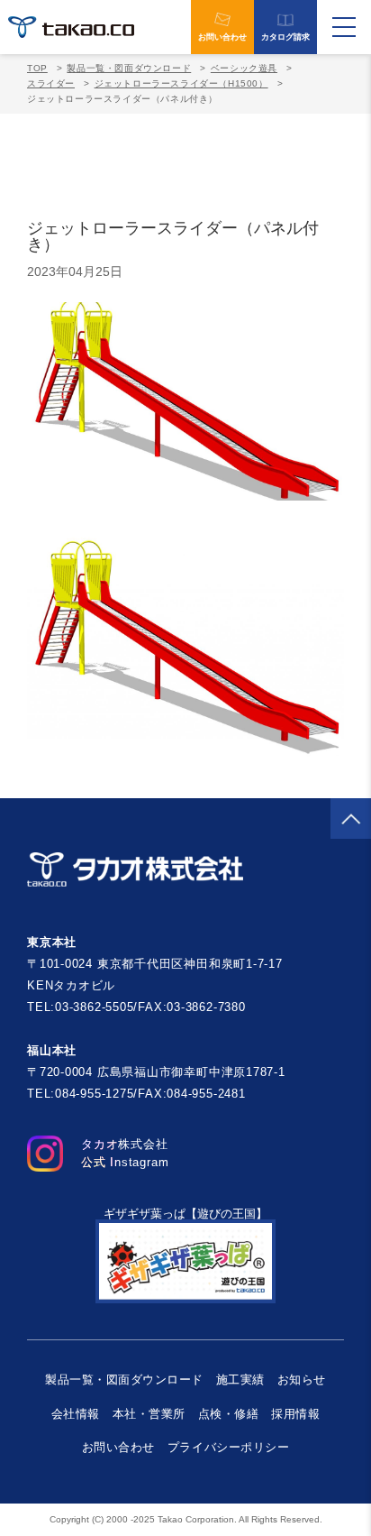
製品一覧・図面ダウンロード (129, 68)
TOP (37, 68)
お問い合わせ (222, 36)
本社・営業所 (149, 1414)
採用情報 (295, 1414)
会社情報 (75, 1414)
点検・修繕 (228, 1414)
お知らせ (301, 1379)
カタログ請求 (285, 36)
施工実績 (240, 1379)
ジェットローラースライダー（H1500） (181, 83)
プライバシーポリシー (228, 1447)
